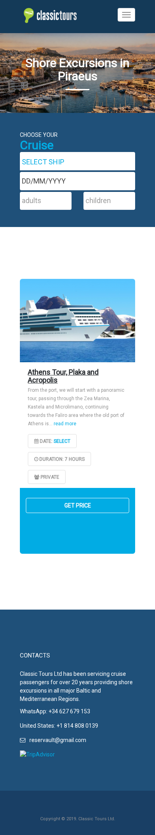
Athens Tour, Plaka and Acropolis (63, 376)
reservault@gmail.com (57, 740)
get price (77, 505)
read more (65, 423)
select (62, 441)
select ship (43, 162)
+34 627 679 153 (69, 711)
